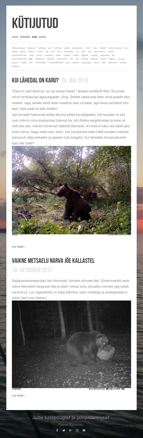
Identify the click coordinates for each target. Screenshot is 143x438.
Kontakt (42, 36)
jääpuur (112, 58)
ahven (88, 48)
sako (104, 62)
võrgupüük (104, 55)
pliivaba (123, 62)
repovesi (50, 58)
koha (126, 48)
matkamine (40, 58)
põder (58, 55)
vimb (83, 51)
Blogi (34, 36)
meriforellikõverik (56, 62)
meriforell (58, 48)
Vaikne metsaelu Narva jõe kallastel (53, 260)
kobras (23, 51)
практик (121, 58)
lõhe (59, 51)
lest (113, 55)
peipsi (66, 48)
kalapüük (32, 48)
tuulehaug (49, 55)
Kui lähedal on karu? (35, 80)
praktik (24, 62)
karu (31, 58)
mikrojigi (85, 58)
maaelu (111, 51)
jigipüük (85, 55)
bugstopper (86, 62)
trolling (15, 51)
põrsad (76, 55)
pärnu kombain (115, 48)
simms (96, 62)
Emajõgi (94, 55)
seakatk (103, 48)
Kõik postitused (18, 48)
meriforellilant (40, 62)
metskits (66, 55)
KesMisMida (25, 36)
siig (47, 51)
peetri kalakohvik (19, 58)
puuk (68, 62)
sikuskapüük (77, 48)
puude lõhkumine (19, 55)
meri (77, 58)
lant (31, 62)
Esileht (15, 36)
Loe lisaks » (19, 246)
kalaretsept (68, 51)
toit (77, 51)
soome (40, 51)
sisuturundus (99, 51)
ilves (95, 48)
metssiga (42, 48)
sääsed (75, 62)
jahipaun (15, 66)
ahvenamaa (62, 58)
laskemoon (113, 62)
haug (31, 55)
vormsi (39, 55)
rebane (31, 51)
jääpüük (94, 58)
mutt (89, 51)
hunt (53, 51)
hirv (71, 58)
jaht (50, 48)
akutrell (103, 58)
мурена (15, 62)
